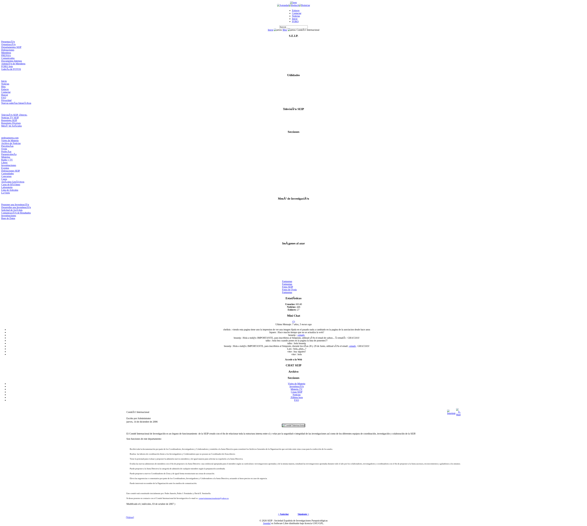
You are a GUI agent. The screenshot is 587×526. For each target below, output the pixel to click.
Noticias (296, 16)
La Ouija (5, 192)
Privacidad (6, 100)
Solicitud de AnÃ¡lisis (11, 210)
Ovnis (4, 148)
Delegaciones (7, 50)
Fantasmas (287, 279)
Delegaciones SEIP (10, 170)
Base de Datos (8, 218)
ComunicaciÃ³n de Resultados (16, 213)
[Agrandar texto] (283, 5)
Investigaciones (8, 165)
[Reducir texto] (294, 5)
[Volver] (130, 517)
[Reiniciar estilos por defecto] (304, 5)
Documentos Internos (11, 61)
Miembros (6, 52)
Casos (4, 179)
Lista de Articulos (9, 190)
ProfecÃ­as (6, 151)
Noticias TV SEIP (10, 117)
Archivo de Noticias (11, 143)
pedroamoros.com (9, 137)
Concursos (6, 176)
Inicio (294, 18)
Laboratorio (7, 187)
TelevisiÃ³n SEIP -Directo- (14, 115)
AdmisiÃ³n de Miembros (13, 63)
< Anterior (283, 514)
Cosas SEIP (296, 392)
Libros (4, 162)
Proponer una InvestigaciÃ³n (15, 204)
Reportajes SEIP (9, 120)
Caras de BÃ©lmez (10, 184)
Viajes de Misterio (10, 140)
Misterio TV (297, 389)
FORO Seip (7, 66)
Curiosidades (7, 173)
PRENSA (6, 55)
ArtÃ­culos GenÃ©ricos (12, 181)
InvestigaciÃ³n (297, 386)
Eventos (5, 168)
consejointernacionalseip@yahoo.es (214, 498)
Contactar (296, 13)
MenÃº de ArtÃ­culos (11, 126)
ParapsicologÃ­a (9, 154)
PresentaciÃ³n (8, 41)
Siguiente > (303, 514)
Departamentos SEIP (11, 47)
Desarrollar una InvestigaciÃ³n (16, 207)
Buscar (4, 95)
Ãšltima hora (296, 397)
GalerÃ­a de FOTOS (11, 69)
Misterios (5, 157)
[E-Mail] (458, 411)
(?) (293, 321)
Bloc (285, 30)
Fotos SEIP (287, 284)
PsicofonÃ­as (7, 146)
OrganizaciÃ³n (8, 44)
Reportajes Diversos (11, 123)
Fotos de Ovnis (289, 287)
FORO (295, 21)
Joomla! (267, 523)
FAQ (3, 97)
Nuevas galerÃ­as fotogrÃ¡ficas (16, 103)
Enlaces (295, 10)
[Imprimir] (451, 411)
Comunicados (8, 58)
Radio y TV (7, 159)
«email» (301, 335)
